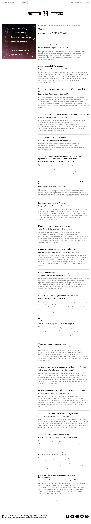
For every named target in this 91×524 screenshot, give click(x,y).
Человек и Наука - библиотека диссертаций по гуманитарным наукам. (45, 13)
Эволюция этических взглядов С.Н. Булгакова (58, 413)
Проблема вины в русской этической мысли (57, 249)
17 (74, 500)
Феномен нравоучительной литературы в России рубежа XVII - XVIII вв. (62, 319)
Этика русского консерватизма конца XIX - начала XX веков (61, 90)
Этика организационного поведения (53, 434)
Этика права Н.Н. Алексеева (50, 66)
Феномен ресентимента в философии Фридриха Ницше (62, 367)
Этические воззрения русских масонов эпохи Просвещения (57, 475)
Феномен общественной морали (52, 343)
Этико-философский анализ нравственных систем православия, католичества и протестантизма (59, 157)
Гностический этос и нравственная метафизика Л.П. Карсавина (60, 182)
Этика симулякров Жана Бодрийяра (53, 451)
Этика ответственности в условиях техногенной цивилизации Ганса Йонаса (59, 43)
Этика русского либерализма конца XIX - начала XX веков (63, 114)
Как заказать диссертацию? (80, 2)
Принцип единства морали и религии (54, 226)
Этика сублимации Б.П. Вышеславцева (55, 137)
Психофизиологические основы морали (55, 272)
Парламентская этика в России (51, 202)
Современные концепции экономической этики (58, 295)
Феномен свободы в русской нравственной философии (61, 390)
